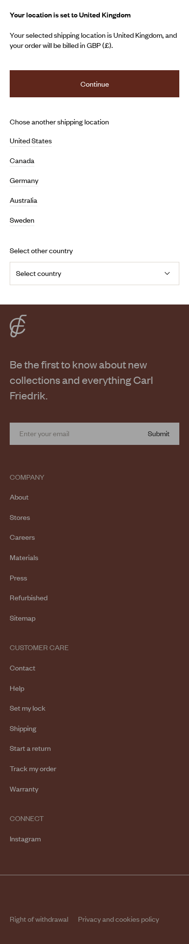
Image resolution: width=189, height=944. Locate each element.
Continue (94, 84)
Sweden (22, 220)
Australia (23, 200)
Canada (22, 160)
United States (31, 141)
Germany (24, 180)
